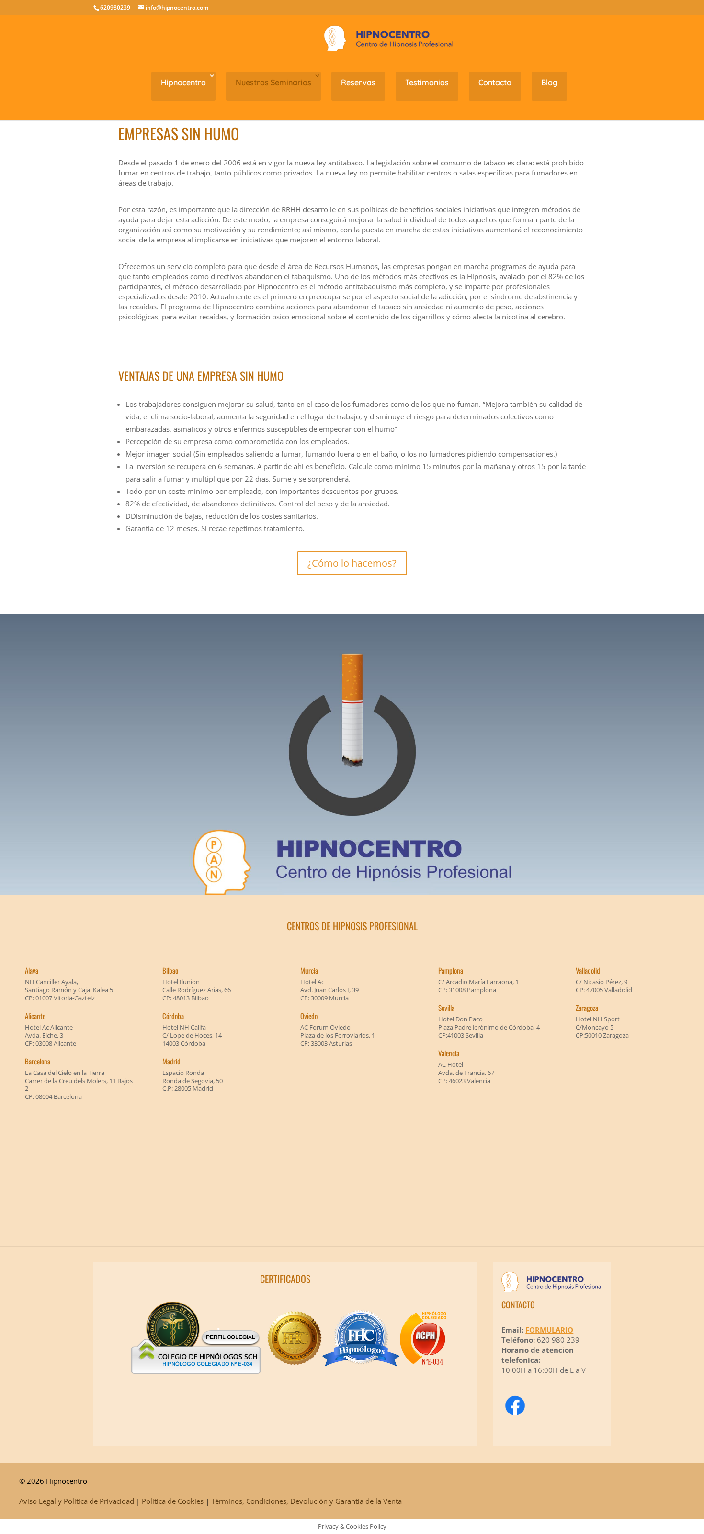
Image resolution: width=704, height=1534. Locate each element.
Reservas (358, 82)
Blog (549, 82)
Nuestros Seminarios (273, 82)
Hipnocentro (183, 82)
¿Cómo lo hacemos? (352, 563)
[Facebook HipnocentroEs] (515, 1404)
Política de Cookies (173, 1501)
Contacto (494, 82)
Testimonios (427, 82)
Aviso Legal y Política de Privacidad (76, 1501)
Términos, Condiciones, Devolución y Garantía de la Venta (306, 1501)
